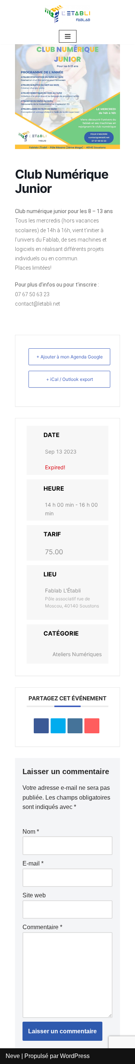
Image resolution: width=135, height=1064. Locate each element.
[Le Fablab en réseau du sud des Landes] (67, 14)
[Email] (91, 725)
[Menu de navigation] (67, 36)
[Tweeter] (58, 725)
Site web (34, 895)
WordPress (75, 1056)
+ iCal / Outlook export (69, 379)
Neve (13, 1056)
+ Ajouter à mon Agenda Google (69, 357)
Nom (30, 831)
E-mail (33, 863)
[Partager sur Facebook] (41, 725)
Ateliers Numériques (77, 654)
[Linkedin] (75, 725)
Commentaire (42, 927)
